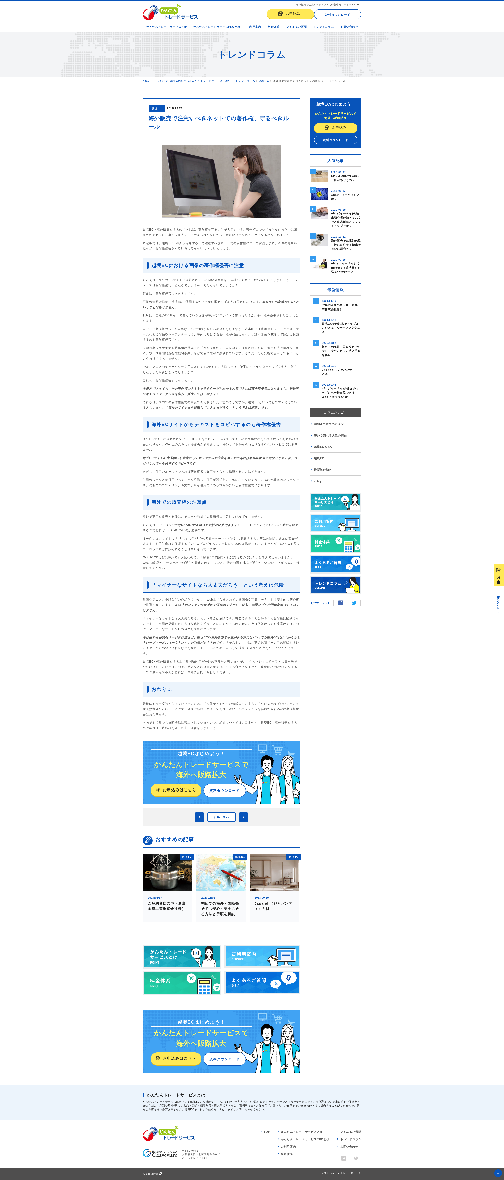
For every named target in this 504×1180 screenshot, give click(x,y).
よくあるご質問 (296, 26)
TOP (267, 1131)
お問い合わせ (349, 26)
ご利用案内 (254, 26)
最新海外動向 (323, 469)
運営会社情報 (150, 1173)
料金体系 (274, 26)
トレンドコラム (324, 26)
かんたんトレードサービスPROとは (216, 26)
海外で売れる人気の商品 (330, 435)
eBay (318, 481)
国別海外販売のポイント (330, 423)
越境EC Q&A (323, 446)
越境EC (319, 458)
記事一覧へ (222, 817)
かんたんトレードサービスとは (166, 26)
